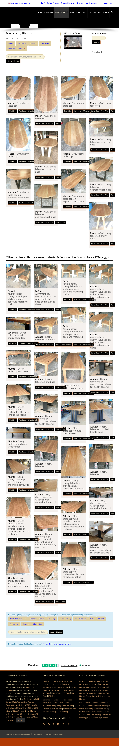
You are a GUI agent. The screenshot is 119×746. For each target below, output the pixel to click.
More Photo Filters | (16, 48)
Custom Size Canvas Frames (90, 711)
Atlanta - (45, 338)
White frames (17, 702)
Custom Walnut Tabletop (52, 708)
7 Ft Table (66, 693)
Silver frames (28, 702)
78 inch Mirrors (25, 717)
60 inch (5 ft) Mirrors (27, 714)
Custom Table (61, 12)
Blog (88, 717)
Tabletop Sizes (66, 700)
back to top (59, 742)
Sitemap (104, 717)
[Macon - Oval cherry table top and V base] (101, 216)
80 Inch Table (56, 693)
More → (21, 720)
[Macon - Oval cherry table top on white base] (101, 127)
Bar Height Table (55, 684)
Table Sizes (63, 681)
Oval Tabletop (65, 703)
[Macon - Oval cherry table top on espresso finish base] (101, 169)
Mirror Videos (84, 690)
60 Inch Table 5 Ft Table (66, 690)
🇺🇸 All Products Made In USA (19, 3)
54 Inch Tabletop (49, 711)
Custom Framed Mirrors (95, 696)
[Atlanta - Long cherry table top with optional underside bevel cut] (73, 462)
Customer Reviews (88, 3)
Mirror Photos (95, 690)
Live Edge (51, 619)
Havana (33, 43)
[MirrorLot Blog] (112, 12)
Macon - (100, 142)
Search (96, 42)
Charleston (45, 43)
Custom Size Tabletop (51, 700)
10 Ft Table (52, 696)
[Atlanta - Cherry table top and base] (46, 325)
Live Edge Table (63, 687)
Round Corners (80, 619)
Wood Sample (32, 111)
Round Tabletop (49, 705)
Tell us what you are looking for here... (57, 644)
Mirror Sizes (90, 687)
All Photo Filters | (17, 619)
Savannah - (17, 335)
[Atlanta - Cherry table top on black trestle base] (101, 411)
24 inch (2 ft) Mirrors (27, 705)
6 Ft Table (46, 693)
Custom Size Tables (50, 681)
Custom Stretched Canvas (96, 705)
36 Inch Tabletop (69, 708)
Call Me (109, 3)
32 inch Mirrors (21, 708)
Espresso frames (12, 705)
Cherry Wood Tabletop (64, 705)
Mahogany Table (49, 687)
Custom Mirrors (102, 687)
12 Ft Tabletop (62, 711)
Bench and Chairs (37, 619)
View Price (22, 111)
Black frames (29, 699)
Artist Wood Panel (101, 708)
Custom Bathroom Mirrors (89, 681)
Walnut (10, 43)
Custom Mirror (45, 12)
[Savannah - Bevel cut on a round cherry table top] (18, 323)
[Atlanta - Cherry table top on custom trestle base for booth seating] (101, 368)
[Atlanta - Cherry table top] (46, 448)
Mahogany (22, 43)
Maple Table (67, 684)
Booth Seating (65, 619)
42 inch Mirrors (30, 711)
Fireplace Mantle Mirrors (95, 693)
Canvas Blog (96, 714)
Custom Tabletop (78, 12)
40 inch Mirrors (18, 711)
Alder (92, 619)
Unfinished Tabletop (50, 703)
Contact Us (95, 717)
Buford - (18, 298)
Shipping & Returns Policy (54, 734)
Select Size (12, 111)
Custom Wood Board (99, 12)
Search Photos (13, 61)
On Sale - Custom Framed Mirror (58, 3)
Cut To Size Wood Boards (88, 703)
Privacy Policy (37, 734)
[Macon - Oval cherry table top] (18, 88)
